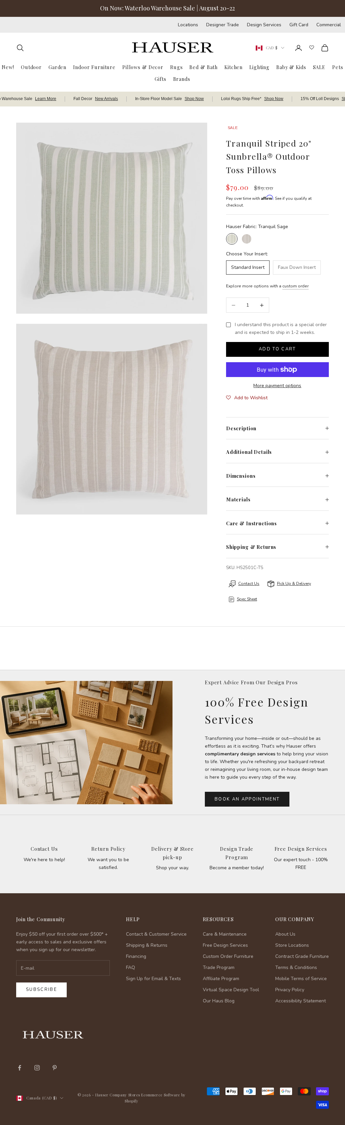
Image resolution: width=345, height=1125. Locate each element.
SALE (319, 67)
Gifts (160, 78)
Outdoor (31, 67)
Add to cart (277, 349)
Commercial (328, 25)
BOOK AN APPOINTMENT (247, 799)
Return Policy (108, 848)
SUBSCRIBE (237, 1055)
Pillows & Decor (142, 67)
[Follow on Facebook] (19, 1067)
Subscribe (41, 990)
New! (8, 67)
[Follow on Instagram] (37, 1067)
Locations (188, 25)
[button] (247, 397)
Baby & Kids (291, 67)
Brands (181, 78)
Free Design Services (301, 848)
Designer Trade (222, 25)
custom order (295, 286)
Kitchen (233, 67)
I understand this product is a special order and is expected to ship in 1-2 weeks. (281, 328)
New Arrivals (106, 98)
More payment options (277, 385)
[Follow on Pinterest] (54, 1067)
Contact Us (44, 848)
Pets (337, 67)
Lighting (259, 67)
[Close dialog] (330, 945)
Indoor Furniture (94, 67)
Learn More (45, 98)
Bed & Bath (203, 67)
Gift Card (298, 25)
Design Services (264, 25)
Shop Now (194, 98)
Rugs (176, 67)
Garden (57, 67)
